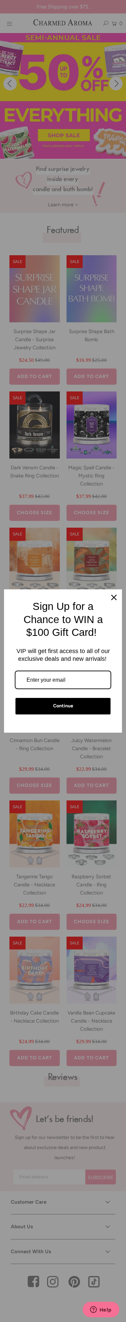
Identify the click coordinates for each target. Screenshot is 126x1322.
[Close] (114, 597)
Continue (63, 706)
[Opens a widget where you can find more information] (100, 1310)
